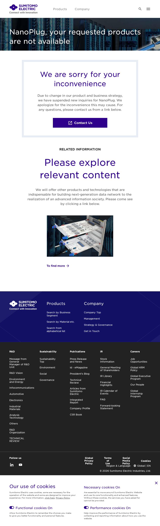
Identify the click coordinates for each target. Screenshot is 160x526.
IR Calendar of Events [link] (108, 392)
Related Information (80, 149)
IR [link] (101, 351)
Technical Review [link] (75, 381)
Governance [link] (47, 379)
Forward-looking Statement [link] (110, 407)
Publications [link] (77, 351)
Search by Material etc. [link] (61, 321)
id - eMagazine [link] (79, 367)
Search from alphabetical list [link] (56, 329)
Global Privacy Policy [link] (88, 461)
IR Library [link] (106, 376)
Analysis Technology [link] (16, 416)
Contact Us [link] (83, 123)
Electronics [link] (16, 400)
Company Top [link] (92, 312)
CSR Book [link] (76, 414)
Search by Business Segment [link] (58, 314)
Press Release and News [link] (78, 360)
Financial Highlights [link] (106, 383)
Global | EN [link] (144, 465)
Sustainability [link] (48, 351)
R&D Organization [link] (17, 431)
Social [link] (43, 373)
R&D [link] (12, 351)
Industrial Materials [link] (14, 407)
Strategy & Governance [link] (98, 324)
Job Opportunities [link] (138, 360)
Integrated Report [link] (76, 401)
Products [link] (60, 9)
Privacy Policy (63, 497)
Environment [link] (47, 367)
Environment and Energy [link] (17, 380)
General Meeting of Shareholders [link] (110, 368)
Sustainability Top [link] (48, 360)
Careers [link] (135, 351)
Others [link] (13, 423)
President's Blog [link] (79, 373)
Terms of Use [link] (107, 461)
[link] (23, 9)
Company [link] (82, 9)
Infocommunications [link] (21, 387)
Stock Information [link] (107, 360)
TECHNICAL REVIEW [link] (16, 439)
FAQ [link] (102, 399)
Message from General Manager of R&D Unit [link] (19, 362)
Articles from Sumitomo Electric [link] (78, 391)
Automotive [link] (16, 394)
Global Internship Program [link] (136, 393)
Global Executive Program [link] (140, 377)
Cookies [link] (146, 460)
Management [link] (92, 318)
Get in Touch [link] (92, 331)
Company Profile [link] (80, 408)
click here (50, 497)
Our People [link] (137, 384)
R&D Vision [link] (16, 372)
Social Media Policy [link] (126, 461)
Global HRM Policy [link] (137, 368)
